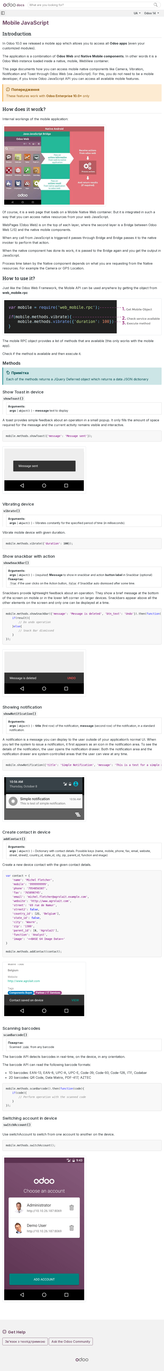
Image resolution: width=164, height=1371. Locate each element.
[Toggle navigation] (3, 13)
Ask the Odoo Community (70, 1342)
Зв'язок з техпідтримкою (25, 1342)
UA (136, 13)
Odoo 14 (150, 13)
